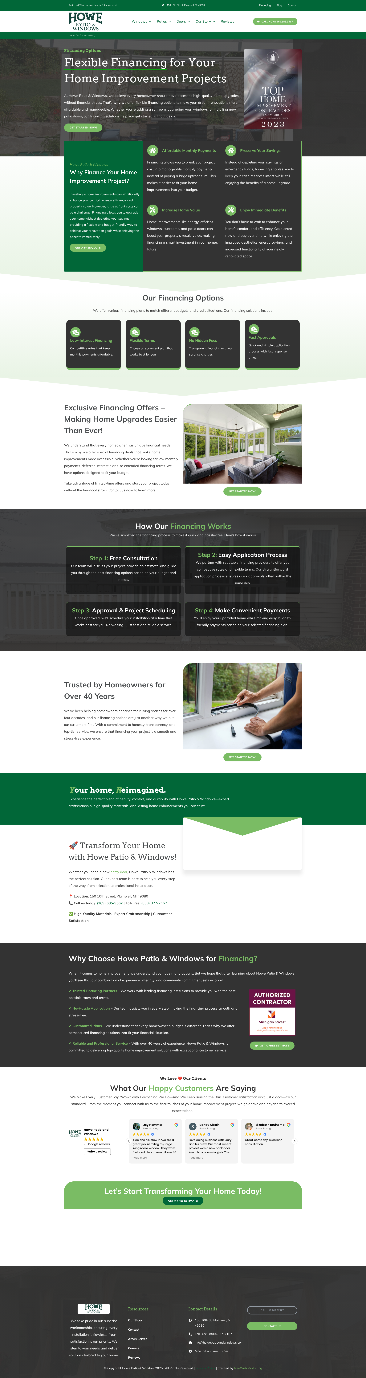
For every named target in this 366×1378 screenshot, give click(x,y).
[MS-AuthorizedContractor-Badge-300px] (272, 989)
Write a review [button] (97, 1151)
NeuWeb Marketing (248, 1368)
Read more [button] (140, 1158)
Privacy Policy (205, 1368)
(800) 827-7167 (154, 903)
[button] (294, 1141)
